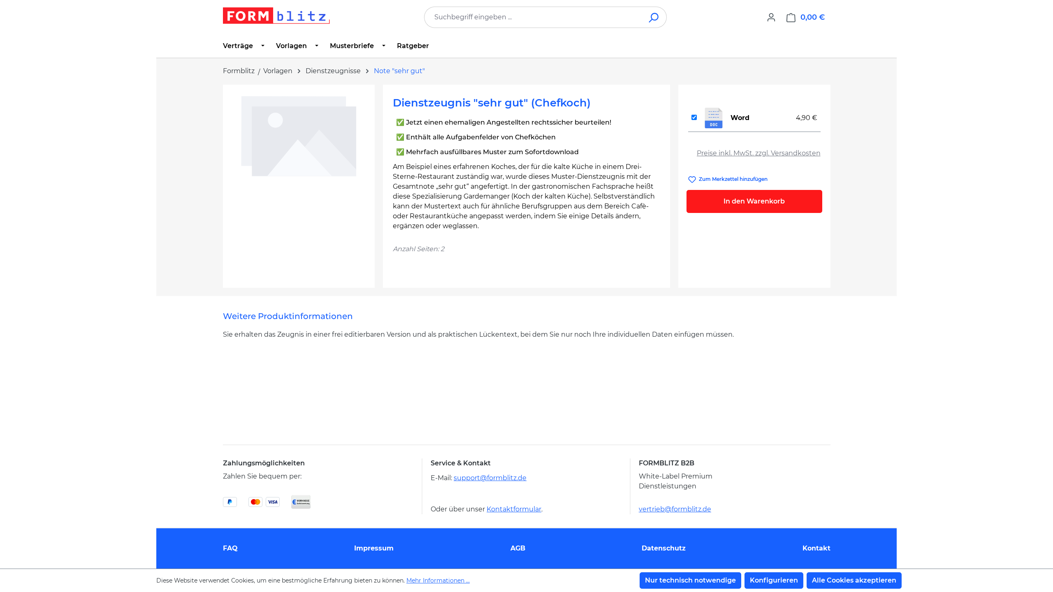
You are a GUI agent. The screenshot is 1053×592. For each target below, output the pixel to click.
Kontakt (816, 548)
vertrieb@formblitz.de (675, 509)
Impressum (374, 548)
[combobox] (533, 17)
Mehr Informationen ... (438, 580)
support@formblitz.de (490, 478)
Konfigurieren (774, 580)
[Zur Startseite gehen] (276, 15)
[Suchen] (654, 17)
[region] (299, 183)
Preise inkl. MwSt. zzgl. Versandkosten (759, 153)
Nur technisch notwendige (690, 580)
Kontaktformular (514, 509)
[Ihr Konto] (771, 17)
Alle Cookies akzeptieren (854, 580)
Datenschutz (664, 548)
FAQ (230, 548)
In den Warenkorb (754, 201)
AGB (517, 548)
